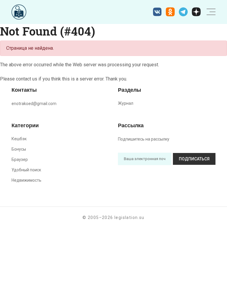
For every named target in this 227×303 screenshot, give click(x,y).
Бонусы (19, 149)
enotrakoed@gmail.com (34, 103)
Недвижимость (26, 180)
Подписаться (194, 159)
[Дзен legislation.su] (196, 11)
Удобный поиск (26, 169)
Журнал (125, 103)
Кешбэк (19, 138)
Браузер (20, 159)
